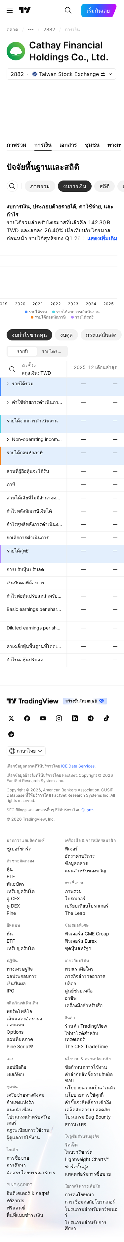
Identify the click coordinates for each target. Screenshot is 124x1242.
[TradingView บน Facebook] (27, 718)
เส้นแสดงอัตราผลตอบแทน (24, 1021)
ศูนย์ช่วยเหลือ (79, 990)
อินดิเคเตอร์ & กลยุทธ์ (28, 1193)
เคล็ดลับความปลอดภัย (87, 1109)
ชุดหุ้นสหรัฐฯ (78, 948)
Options (15, 1032)
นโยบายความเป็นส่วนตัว (90, 1087)
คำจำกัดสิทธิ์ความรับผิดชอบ (89, 1077)
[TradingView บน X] (11, 718)
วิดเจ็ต (71, 1144)
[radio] (22, 351)
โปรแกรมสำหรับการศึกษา (85, 1225)
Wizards (15, 1200)
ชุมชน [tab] (92, 144)
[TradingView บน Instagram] (58, 718)
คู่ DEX (13, 906)
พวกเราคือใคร (79, 969)
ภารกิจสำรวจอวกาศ (85, 976)
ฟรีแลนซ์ (16, 1207)
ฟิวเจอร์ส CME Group (87, 933)
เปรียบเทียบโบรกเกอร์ (86, 906)
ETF (11, 876)
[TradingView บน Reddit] (11, 734)
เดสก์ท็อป (16, 1074)
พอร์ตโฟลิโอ (19, 1011)
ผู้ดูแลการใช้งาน (23, 1137)
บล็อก (70, 983)
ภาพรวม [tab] (16, 144)
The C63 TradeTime (86, 1046)
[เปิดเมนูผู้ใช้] (9, 10)
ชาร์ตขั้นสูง (76, 1166)
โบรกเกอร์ (75, 898)
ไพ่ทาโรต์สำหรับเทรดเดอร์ (81, 1036)
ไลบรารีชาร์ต (79, 1152)
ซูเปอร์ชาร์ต (19, 848)
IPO (11, 990)
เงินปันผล (16, 983)
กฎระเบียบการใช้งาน (28, 1130)
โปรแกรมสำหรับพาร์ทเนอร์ (91, 1212)
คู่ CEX (13, 898)
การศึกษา (16, 1165)
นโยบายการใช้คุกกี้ (84, 1095)
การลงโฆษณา (79, 1194)
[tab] (40, 186)
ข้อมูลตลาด (76, 863)
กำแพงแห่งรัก (20, 1102)
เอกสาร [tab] (68, 144)
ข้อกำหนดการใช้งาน (86, 1067)
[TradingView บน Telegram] (90, 718)
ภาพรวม (73, 891)
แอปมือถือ (16, 1067)
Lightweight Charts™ (87, 1159)
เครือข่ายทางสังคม (25, 1095)
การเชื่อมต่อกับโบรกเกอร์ (90, 1202)
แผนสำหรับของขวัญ (85, 870)
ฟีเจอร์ (71, 848)
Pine (11, 913)
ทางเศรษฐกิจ (20, 969)
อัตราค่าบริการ (80, 856)
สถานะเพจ (75, 1124)
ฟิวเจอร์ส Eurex (81, 941)
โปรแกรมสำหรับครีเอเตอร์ (28, 1120)
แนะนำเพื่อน (19, 1109)
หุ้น (10, 869)
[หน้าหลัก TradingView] (25, 10)
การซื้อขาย (18, 1158)
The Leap (75, 913)
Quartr (87, 809)
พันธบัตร (15, 884)
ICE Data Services (78, 766)
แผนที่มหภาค (20, 1039)
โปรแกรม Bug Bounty (88, 1117)
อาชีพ (70, 998)
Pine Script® (20, 1046)
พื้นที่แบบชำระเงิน (25, 1215)
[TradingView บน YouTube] (43, 718)
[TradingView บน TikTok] (106, 718)
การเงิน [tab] (43, 144)
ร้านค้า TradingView (86, 1026)
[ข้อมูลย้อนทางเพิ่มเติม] (31, 30)
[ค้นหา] (68, 10)
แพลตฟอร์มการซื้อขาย (88, 1174)
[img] (103, 74)
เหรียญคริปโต (21, 891)
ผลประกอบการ (22, 976)
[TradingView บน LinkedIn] (74, 718)
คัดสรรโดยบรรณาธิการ (31, 1172)
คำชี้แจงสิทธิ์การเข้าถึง (88, 1102)
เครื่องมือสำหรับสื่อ (84, 1005)
